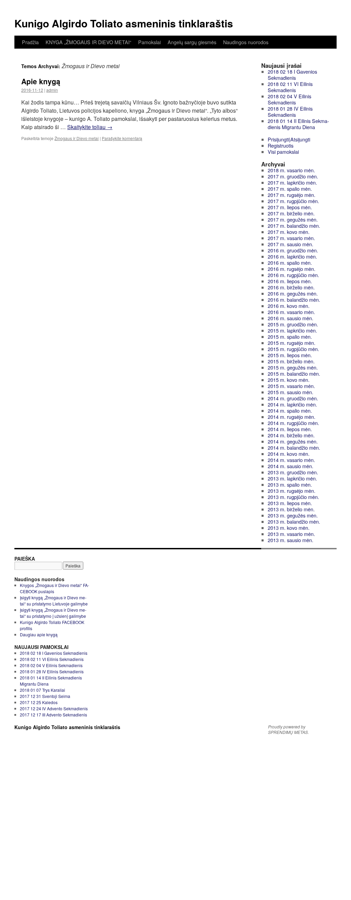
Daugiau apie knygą (39, 634)
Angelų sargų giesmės (192, 42)
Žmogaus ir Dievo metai (77, 138)
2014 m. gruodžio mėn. (293, 398)
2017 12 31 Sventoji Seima (45, 696)
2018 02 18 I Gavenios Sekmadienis (292, 74)
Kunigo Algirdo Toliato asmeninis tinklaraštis (123, 23)
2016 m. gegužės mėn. (293, 293)
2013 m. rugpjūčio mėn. (293, 496)
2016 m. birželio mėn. (291, 287)
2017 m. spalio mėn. (290, 188)
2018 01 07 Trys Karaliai (42, 690)
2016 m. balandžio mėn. (294, 299)
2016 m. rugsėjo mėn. (291, 268)
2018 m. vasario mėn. (291, 170)
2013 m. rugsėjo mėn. (291, 490)
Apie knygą (40, 81)
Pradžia (30, 42)
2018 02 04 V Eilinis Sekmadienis (289, 99)
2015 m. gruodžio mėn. (293, 324)
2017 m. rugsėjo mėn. (291, 194)
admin (52, 90)
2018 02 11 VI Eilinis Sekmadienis (290, 86)
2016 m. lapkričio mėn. (292, 256)
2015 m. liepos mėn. (290, 355)
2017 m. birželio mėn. (291, 213)
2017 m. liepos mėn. (290, 207)
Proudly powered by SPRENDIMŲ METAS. (288, 729)
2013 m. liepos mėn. (290, 503)
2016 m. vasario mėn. (291, 311)
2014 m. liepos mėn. (290, 429)
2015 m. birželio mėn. (291, 361)
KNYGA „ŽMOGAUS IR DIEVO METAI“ (88, 42)
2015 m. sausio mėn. (290, 392)
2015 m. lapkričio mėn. (292, 330)
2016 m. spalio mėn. (290, 262)
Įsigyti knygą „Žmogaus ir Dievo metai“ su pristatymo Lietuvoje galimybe (54, 601)
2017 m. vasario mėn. (291, 237)
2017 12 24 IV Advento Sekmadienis (54, 708)
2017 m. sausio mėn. (290, 244)
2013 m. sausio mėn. (290, 539)
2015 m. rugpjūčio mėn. (293, 348)
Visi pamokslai (283, 151)
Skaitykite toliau (89, 127)
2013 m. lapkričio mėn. (292, 478)
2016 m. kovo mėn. (289, 305)
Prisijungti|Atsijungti (289, 139)
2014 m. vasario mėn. (291, 459)
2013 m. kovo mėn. (289, 527)
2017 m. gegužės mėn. (293, 219)
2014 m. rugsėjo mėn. (291, 416)
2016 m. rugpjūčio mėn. (293, 274)
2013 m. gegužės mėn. (293, 515)
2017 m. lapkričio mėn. (292, 182)
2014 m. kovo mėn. (289, 453)
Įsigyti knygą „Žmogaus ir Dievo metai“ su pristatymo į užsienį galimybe (53, 613)
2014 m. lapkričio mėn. (292, 404)
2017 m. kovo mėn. (289, 231)
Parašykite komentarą (122, 138)
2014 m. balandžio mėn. (294, 447)
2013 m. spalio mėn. (290, 484)
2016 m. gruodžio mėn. (293, 250)
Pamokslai (149, 42)
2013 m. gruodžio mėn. (293, 472)
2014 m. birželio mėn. (291, 435)
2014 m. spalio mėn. (290, 410)
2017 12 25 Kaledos (39, 702)
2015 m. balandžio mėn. (294, 373)
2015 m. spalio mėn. (290, 336)
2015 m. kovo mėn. (289, 379)
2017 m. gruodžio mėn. (293, 176)
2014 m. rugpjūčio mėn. (293, 422)
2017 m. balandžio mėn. (294, 225)
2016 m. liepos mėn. (290, 281)
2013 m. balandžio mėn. (294, 521)
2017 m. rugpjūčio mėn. (293, 200)
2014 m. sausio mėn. (290, 466)
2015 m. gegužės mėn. (293, 367)
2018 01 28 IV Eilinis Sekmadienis (290, 111)
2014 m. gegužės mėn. (293, 441)
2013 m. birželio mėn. (291, 509)
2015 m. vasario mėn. (291, 385)
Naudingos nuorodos (245, 42)
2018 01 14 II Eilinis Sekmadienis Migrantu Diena (298, 123)
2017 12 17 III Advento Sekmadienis (53, 714)
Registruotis (280, 145)
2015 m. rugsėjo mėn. (291, 342)
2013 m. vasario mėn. (291, 533)
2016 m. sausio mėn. (290, 318)
